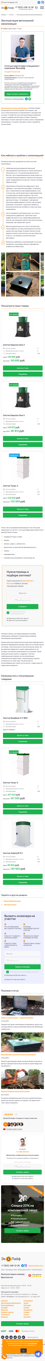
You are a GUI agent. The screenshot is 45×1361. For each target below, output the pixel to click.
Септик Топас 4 (10, 485)
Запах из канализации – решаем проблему (17, 1018)
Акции (26, 1303)
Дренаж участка (7, 1312)
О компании (28, 1301)
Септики (4, 1301)
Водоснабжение (7, 1305)
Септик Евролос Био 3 (14, 344)
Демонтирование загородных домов (15, 1091)
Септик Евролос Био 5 (14, 415)
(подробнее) (32, 1343)
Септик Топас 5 (10, 782)
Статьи (11, 15)
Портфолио (28, 1310)
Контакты (27, 1317)
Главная (3, 15)
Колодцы (4, 1317)
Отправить (22, 606)
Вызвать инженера (22, 967)
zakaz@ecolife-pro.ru (35, 1265)
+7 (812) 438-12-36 (24, 8)
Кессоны (4, 1310)
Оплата (26, 1307)
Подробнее (22, 374)
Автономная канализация (11, 1303)
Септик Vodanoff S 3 (13, 853)
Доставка (27, 1305)
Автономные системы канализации (14, 108)
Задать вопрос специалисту (17, 94)
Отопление (5, 1314)
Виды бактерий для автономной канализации (18, 1054)
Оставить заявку (22, 1172)
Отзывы (26, 1312)
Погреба (4, 1307)
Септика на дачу (10, 904)
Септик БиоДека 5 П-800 (15, 718)
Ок (23, 1351)
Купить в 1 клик (23, 368)
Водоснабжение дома (12, 901)
